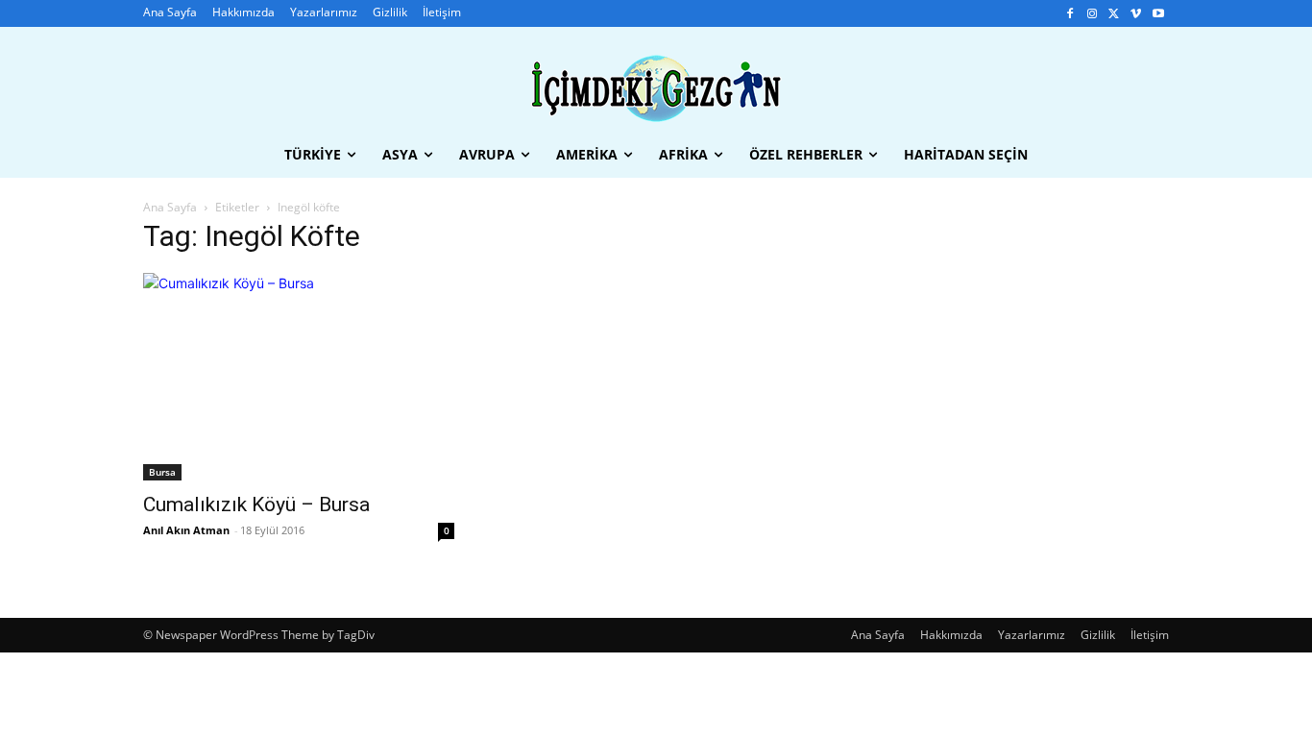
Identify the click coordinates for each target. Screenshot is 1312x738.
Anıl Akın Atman (186, 530)
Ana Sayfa (170, 207)
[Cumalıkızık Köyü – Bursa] (298, 376)
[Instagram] (1092, 14)
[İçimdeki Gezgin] (656, 89)
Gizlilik (1098, 635)
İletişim (1149, 635)
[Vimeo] (1136, 14)
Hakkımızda (951, 635)
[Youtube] (1158, 14)
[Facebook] (1070, 14)
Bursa (162, 472)
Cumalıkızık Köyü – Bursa (256, 504)
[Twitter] (1115, 14)
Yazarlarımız (1031, 635)
